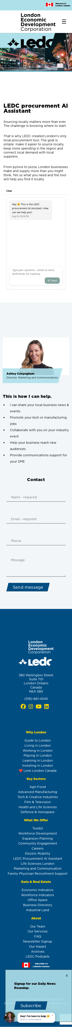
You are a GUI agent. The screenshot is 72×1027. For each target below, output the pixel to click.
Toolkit (37, 828)
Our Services (38, 931)
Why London (36, 732)
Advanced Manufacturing (37, 792)
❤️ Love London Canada (37, 770)
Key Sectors (36, 779)
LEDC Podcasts (37, 956)
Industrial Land (37, 910)
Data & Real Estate (36, 882)
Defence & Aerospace (38, 812)
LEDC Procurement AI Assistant (37, 858)
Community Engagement (37, 843)
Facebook (23, 706)
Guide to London (37, 740)
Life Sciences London (37, 863)
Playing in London (38, 755)
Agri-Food (38, 787)
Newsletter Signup (37, 941)
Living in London (37, 745)
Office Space (38, 900)
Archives (37, 951)
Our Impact (37, 946)
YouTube (38, 706)
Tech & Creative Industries (37, 797)
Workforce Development (37, 833)
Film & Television (37, 802)
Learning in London (38, 760)
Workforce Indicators (37, 895)
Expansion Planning (37, 838)
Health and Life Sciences (38, 807)
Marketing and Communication (38, 868)
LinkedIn (46, 706)
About (36, 918)
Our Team (37, 926)
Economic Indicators (37, 890)
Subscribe (30, 1006)
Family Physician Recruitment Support (37, 873)
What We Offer (36, 820)
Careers (38, 848)
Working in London (38, 750)
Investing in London (37, 765)
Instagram (30, 706)
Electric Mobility (37, 853)
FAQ (37, 936)
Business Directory (37, 905)
